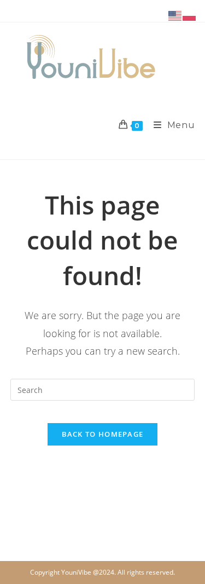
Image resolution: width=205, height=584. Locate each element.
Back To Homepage (103, 434)
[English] (175, 15)
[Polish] (190, 15)
